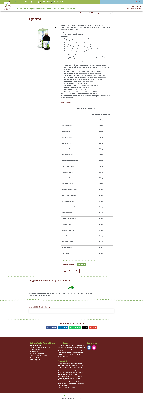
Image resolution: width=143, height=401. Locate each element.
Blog (67, 8)
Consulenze (49, 8)
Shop (128, 8)
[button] (139, 2)
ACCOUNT (126, 2)
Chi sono (23, 8)
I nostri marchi (136, 8)
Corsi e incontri (59, 8)
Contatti (72, 8)
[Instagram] (94, 347)
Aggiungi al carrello (70, 271)
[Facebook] (89, 347)
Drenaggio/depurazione (101, 13)
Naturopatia (31, 8)
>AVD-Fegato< (66, 102)
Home (17, 8)
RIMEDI (91, 13)
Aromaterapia (40, 8)
